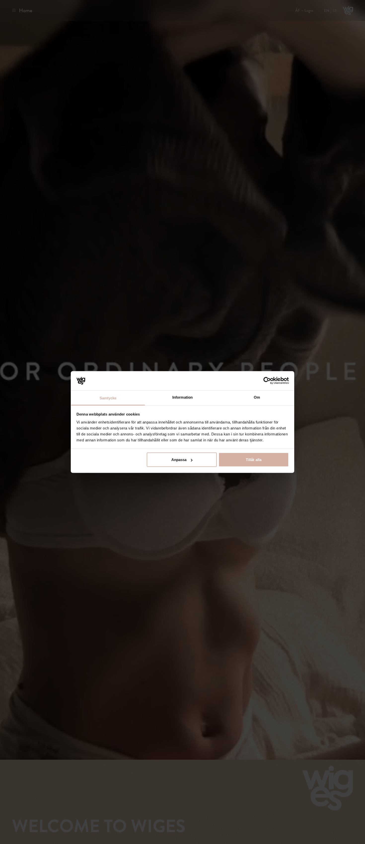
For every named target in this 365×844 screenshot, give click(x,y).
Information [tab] (182, 397)
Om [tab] (257, 397)
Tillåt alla (253, 460)
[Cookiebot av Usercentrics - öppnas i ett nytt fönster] (267, 380)
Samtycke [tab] (108, 398)
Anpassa (179, 460)
